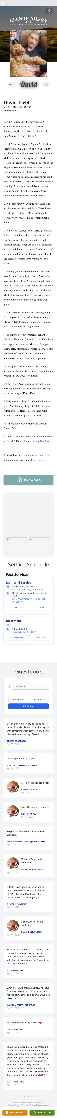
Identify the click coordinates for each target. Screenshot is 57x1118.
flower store (36, 459)
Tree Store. (45, 441)
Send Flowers (40, 637)
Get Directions (17, 607)
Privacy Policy (20, 1105)
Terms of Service (36, 1105)
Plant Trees (40, 607)
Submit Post (28, 706)
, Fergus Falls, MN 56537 (24, 632)
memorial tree (38, 455)
